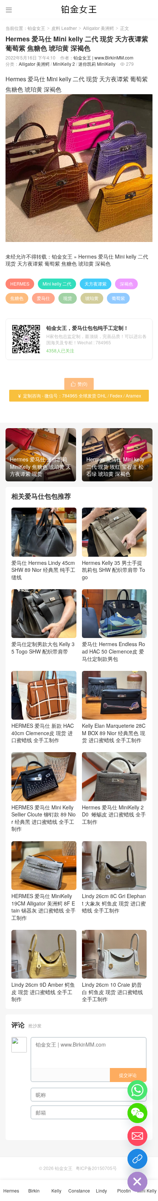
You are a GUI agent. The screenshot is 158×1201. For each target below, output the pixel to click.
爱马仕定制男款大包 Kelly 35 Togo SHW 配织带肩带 (43, 647)
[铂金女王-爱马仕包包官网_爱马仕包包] (79, 9)
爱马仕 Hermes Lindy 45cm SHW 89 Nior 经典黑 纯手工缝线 (43, 570)
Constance (79, 1190)
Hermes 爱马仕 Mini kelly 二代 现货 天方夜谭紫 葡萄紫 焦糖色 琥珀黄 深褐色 (77, 260)
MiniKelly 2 (64, 64)
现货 (67, 298)
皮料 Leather (64, 28)
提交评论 (128, 1075)
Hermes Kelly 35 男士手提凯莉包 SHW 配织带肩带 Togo (113, 570)
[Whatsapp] (137, 1090)
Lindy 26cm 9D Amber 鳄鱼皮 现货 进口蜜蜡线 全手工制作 (43, 992)
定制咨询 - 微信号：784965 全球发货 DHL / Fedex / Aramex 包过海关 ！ (79, 397)
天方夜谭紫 (96, 283)
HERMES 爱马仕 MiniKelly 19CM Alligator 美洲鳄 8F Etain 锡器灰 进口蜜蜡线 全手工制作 (43, 906)
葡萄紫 (118, 298)
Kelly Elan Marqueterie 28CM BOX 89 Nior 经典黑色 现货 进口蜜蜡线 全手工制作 (114, 733)
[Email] (137, 1136)
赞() (79, 384)
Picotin (124, 1190)
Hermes (11, 1190)
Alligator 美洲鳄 (98, 28)
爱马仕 (43, 298)
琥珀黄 (91, 298)
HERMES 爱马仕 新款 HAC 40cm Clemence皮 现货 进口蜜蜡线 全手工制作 (42, 733)
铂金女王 (36, 28)
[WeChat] (137, 1113)
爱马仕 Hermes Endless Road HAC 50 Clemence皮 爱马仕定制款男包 (113, 651)
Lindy (101, 1190)
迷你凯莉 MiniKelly (96, 64)
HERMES (19, 283)
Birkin (34, 1190)
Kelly (56, 1190)
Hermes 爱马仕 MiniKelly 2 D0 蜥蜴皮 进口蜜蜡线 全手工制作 (114, 814)
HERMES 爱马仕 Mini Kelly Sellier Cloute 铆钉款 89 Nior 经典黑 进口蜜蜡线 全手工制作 (43, 817)
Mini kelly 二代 (57, 283)
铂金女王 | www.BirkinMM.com (103, 57)
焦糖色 (17, 298)
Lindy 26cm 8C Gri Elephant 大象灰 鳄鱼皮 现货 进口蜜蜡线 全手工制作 (114, 903)
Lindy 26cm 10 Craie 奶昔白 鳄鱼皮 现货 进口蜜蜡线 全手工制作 (112, 992)
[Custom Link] (137, 1159)
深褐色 (126, 283)
